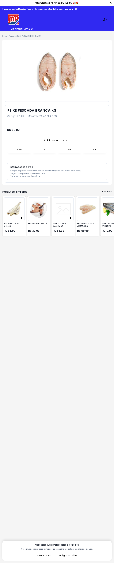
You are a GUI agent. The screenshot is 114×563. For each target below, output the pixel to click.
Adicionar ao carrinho (57, 140)
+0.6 (19, 149)
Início (4, 36)
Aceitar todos (44, 555)
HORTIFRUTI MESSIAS (22, 29)
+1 (44, 149)
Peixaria (12, 36)
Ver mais (107, 191)
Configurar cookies (67, 555)
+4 (94, 149)
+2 (69, 149)
